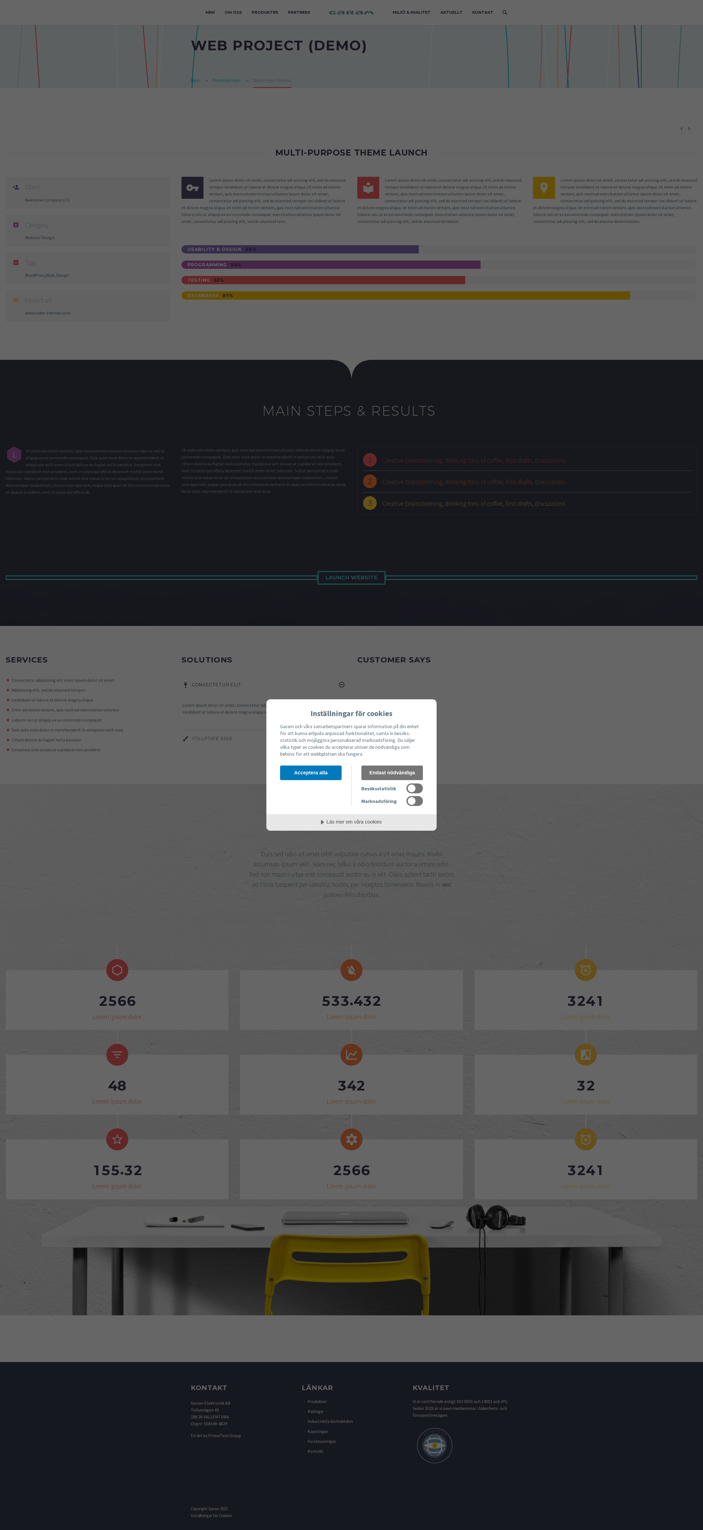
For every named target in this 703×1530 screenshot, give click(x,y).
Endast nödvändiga (392, 772)
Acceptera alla (311, 772)
